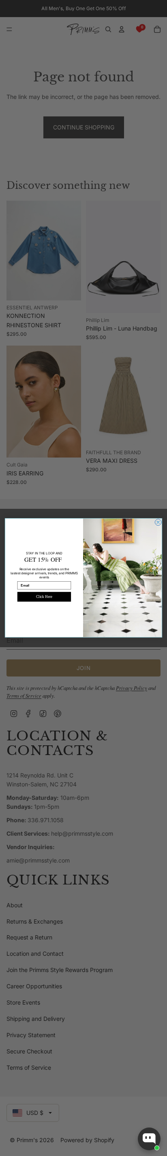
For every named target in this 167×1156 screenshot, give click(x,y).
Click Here (44, 597)
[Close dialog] (158, 522)
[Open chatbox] (149, 1139)
